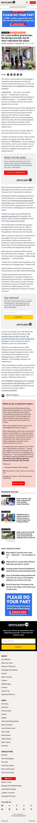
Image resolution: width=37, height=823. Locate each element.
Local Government (8, 728)
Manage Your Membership (11, 786)
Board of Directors (8, 666)
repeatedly (5, 216)
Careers (4, 680)
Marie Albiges (12, 395)
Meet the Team (7, 663)
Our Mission (6, 659)
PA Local (4, 762)
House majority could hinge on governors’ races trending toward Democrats (24, 501)
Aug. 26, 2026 (6, 529)
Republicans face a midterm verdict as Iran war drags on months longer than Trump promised (23, 518)
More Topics (6, 742)
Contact (4, 687)
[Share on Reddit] (21, 74)
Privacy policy (32, 821)
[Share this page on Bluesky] (14, 74)
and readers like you (20, 383)
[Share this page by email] (8, 74)
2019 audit (5, 238)
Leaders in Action (8, 793)
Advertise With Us (8, 694)
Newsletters (7, 752)
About (4, 656)
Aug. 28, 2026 (6, 496)
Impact (4, 673)
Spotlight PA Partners (9, 670)
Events (3, 714)
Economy (4, 704)
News (3, 700)
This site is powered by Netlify (18, 815)
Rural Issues (6, 735)
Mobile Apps (6, 684)
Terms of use (4, 821)
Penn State (5, 732)
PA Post (4, 755)
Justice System (6, 725)
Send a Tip (5, 691)
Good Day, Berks (7, 765)
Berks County (6, 677)
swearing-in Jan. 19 (8, 357)
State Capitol (6, 739)
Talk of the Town (7, 772)
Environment (6, 711)
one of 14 (29, 225)
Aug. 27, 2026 (6, 511)
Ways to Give (6, 782)
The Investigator (7, 758)
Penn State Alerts (8, 769)
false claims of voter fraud (15, 221)
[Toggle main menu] (26, 2)
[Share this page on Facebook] (11, 74)
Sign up (18, 647)
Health (3, 718)
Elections (5, 32)
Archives (4, 746)
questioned (13, 216)
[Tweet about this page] (18, 74)
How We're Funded (8, 789)
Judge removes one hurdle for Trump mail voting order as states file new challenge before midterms (26, 534)
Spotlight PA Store (8, 796)
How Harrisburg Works (10, 721)
